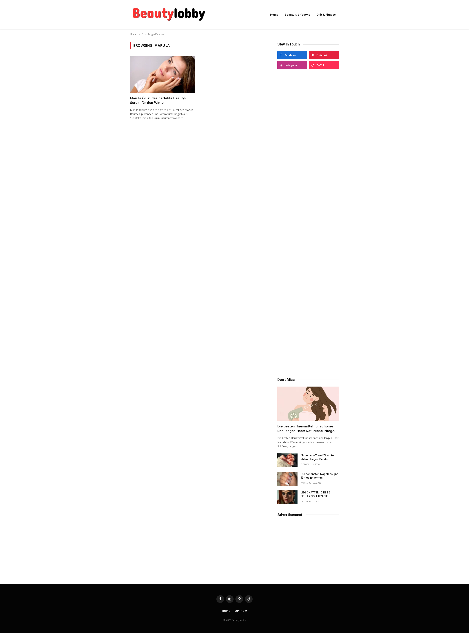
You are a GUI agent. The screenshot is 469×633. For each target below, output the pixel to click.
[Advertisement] (308, 223)
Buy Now (240, 610)
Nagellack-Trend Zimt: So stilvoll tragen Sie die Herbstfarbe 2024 (317, 457)
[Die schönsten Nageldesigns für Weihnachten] (287, 479)
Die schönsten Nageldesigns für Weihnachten (319, 475)
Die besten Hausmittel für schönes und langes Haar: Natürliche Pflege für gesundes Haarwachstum (305, 428)
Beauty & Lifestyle (297, 14)
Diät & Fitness (326, 14)
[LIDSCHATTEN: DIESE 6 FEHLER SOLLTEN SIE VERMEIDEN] (287, 497)
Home (274, 14)
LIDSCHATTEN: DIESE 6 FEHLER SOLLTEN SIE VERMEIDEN (315, 494)
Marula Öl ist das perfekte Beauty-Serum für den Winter (158, 100)
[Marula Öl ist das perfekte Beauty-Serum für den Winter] (162, 74)
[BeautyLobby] (169, 14)
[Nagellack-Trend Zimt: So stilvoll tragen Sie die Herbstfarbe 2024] (287, 460)
